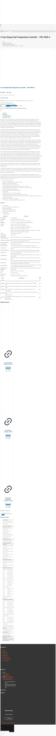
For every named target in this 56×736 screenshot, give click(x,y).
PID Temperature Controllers (9, 534)
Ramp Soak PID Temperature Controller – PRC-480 (8, 499)
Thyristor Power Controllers (7, 567)
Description (5, 113)
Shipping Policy (5, 655)
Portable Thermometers (8, 525)
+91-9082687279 (6, 673)
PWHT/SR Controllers (8, 533)
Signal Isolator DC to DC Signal (9, 600)
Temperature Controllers (7, 43)
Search (3, 514)
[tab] (22, 113)
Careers (4, 650)
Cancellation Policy (6, 657)
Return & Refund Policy (7, 659)
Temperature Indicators (8, 521)
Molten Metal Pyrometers (7, 636)
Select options (8, 368)
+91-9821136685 (6, 675)
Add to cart (8, 106)
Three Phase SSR (9, 585)
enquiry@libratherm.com (9, 677)
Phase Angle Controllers (8, 569)
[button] (8, 369)
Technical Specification (7, 115)
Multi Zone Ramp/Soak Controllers (9, 44)
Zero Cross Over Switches (9, 578)
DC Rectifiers (7, 586)
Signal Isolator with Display (9, 625)
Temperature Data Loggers (9, 540)
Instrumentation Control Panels (8, 638)
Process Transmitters (8, 630)
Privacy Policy (5, 653)
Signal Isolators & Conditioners (8, 599)
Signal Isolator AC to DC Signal (9, 607)
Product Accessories (6, 640)
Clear (14, 104)
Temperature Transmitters (9, 629)
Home (4, 41)
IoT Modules (5, 637)
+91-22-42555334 (9, 676)
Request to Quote (14, 105)
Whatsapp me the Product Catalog (8, 722)
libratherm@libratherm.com (7, 679)
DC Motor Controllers (8, 633)
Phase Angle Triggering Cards (9, 560)
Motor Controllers (5, 632)
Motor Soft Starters (8, 634)
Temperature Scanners (8, 541)
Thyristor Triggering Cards (7, 559)
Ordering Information (6, 117)
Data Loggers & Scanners (7, 538)
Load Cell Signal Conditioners (9, 626)
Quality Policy (5, 652)
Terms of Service (6, 660)
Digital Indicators (5, 519)
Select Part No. (3, 102)
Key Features (5, 114)
